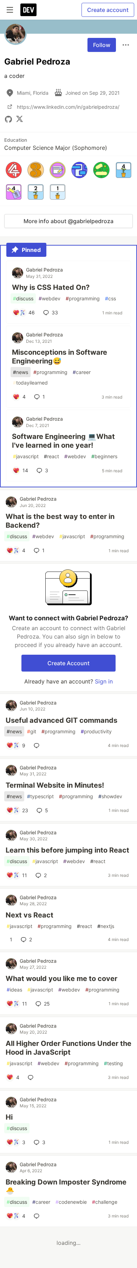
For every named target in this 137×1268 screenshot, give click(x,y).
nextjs (105, 926)
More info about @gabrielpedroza (68, 221)
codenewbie (71, 1202)
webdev (49, 298)
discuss (23, 298)
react (51, 456)
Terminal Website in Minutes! (55, 785)
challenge (104, 1202)
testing (113, 1063)
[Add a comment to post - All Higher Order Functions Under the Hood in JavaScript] (32, 1077)
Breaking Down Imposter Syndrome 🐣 (66, 1186)
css (110, 298)
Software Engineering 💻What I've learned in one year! (63, 440)
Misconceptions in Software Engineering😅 (59, 356)
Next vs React (29, 915)
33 (55, 312)
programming (83, 298)
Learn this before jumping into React (67, 850)
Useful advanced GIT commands (61, 720)
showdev (110, 796)
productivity (96, 731)
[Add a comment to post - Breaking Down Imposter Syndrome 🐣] (38, 1216)
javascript (26, 456)
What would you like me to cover (61, 978)
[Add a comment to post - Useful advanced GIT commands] (38, 745)
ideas (14, 990)
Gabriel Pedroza (44, 270)
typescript (40, 796)
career (82, 372)
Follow (101, 44)
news (20, 372)
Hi (9, 1117)
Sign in (104, 681)
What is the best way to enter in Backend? (60, 520)
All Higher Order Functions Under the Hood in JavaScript (68, 1047)
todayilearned (30, 383)
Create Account (68, 663)
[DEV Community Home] (28, 10)
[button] (14, 170)
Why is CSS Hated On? (51, 287)
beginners (104, 456)
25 (47, 1004)
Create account (108, 9)
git (31, 731)
